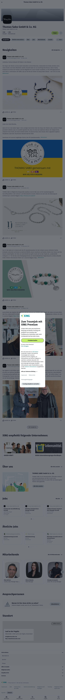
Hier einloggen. (25, 346)
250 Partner (35, 351)
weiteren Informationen (31, 366)
